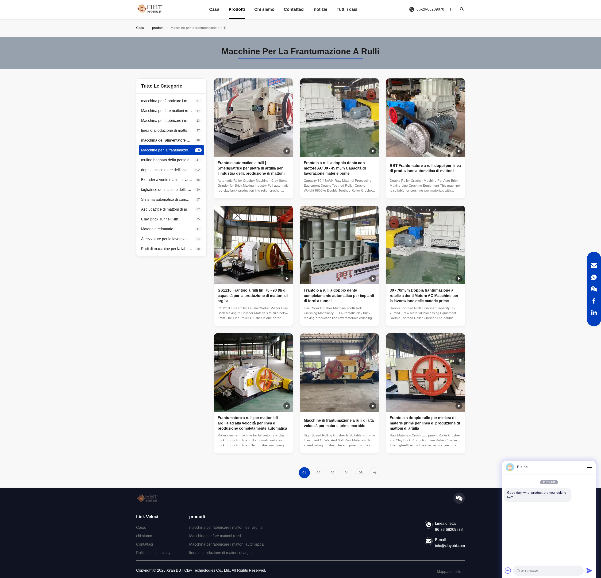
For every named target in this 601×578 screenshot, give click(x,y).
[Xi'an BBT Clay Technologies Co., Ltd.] (149, 9)
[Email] (594, 265)
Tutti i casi (347, 9)
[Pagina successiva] (374, 472)
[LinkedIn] (594, 312)
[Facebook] (594, 300)
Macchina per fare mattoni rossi (215, 536)
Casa (214, 9)
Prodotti (237, 9)
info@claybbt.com (450, 546)
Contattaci (294, 9)
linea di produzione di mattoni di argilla (221, 553)
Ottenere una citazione (271, 191)
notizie (320, 9)
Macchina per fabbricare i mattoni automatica (226, 544)
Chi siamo (264, 9)
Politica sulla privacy (153, 553)
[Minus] (589, 467)
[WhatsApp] (594, 277)
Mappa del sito (449, 572)
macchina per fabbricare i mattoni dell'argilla (225, 527)
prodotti (157, 28)
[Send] (589, 570)
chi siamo (144, 536)
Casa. (140, 28)
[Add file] (508, 570)
